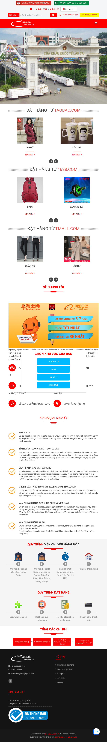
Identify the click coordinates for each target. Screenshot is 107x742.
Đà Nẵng (53, 377)
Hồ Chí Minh (53, 385)
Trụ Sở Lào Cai (53, 361)
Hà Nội (53, 369)
